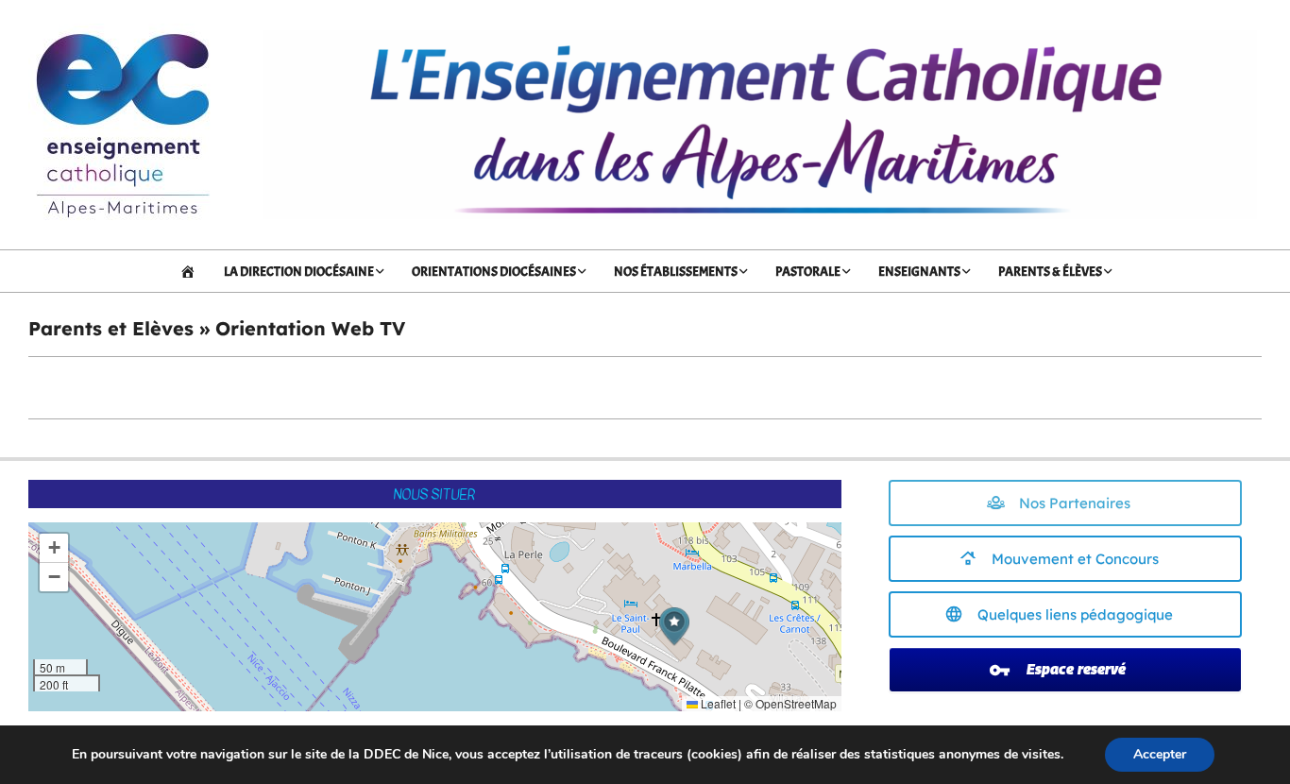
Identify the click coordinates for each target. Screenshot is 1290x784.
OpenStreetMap (796, 703)
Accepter (1159, 754)
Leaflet (717, 703)
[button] (674, 626)
